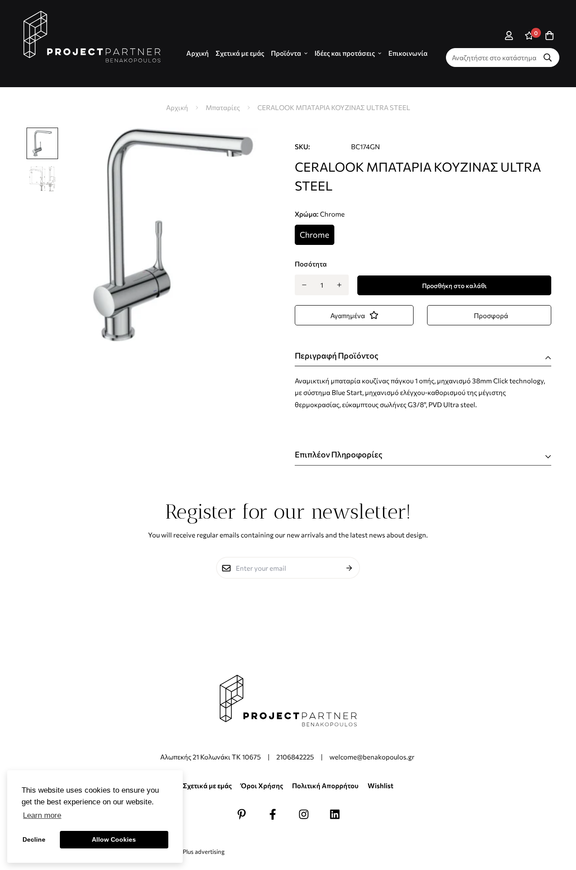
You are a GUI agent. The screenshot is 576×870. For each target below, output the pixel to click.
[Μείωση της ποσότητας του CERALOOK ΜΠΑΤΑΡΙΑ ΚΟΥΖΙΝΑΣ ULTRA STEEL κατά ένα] (304, 285)
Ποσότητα (311, 264)
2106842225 (295, 757)
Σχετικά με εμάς (240, 53)
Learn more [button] (42, 815)
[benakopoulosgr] (92, 37)
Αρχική (177, 107)
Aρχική (197, 53)
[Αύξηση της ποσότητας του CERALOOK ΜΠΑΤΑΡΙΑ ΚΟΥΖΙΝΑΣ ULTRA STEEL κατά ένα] (339, 285)
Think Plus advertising (195, 851)
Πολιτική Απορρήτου (325, 785)
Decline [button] (33, 839)
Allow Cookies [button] (114, 839)
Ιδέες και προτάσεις (345, 53)
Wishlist (380, 785)
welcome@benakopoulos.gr (372, 757)
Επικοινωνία (408, 53)
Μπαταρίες (223, 107)
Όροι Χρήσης (262, 785)
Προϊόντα (286, 53)
